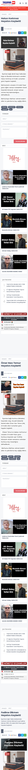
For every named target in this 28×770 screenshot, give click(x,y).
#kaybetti (5, 109)
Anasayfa (4, 14)
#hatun (4, 107)
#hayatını (19, 107)
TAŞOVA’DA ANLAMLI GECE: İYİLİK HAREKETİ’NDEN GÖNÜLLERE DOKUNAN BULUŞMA (14, 8)
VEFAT (9, 14)
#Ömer (4, 456)
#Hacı (10, 456)
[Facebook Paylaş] (19, 32)
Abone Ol (4, 32)
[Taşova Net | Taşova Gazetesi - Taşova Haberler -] (8, 3)
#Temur (17, 456)
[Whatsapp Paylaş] (25, 32)
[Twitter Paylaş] (22, 32)
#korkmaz (11, 107)
